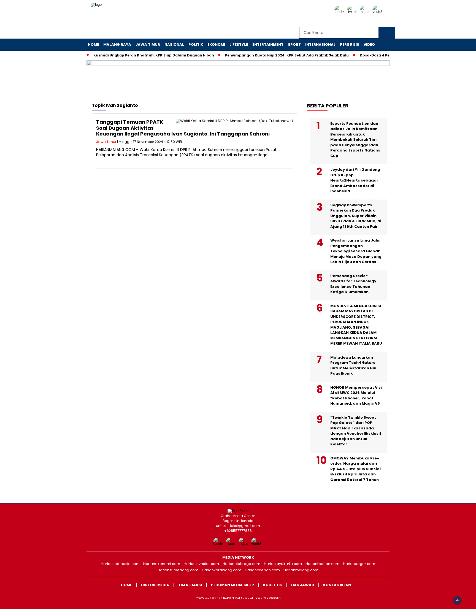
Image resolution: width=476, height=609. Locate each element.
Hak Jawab (302, 585)
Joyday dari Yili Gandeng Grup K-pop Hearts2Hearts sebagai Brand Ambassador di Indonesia (355, 180)
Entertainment (267, 44)
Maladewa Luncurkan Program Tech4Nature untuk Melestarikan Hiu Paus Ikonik (353, 365)
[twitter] (353, 12)
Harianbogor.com (359, 563)
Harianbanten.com (322, 563)
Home (93, 44)
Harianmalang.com (300, 570)
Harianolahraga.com (241, 563)
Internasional (320, 44)
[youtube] (378, 12)
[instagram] (365, 12)
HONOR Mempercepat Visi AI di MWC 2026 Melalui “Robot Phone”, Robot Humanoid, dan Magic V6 (356, 395)
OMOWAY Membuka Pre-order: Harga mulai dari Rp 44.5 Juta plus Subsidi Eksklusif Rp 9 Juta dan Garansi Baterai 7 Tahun (355, 469)
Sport (294, 44)
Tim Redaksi (190, 585)
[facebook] (340, 12)
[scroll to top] (457, 600)
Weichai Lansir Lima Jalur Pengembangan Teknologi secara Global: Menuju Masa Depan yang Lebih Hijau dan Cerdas (356, 251)
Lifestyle (238, 44)
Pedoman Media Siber (232, 585)
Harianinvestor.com (201, 563)
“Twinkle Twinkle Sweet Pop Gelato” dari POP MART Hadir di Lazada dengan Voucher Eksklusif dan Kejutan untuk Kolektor (355, 431)
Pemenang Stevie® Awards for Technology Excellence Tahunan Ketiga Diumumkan (353, 284)
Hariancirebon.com (262, 570)
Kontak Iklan (337, 585)
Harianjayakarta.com (283, 563)
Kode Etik (272, 585)
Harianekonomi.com (161, 563)
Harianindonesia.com (120, 563)
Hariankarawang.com (221, 570)
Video (369, 44)
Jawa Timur (148, 44)
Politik (195, 44)
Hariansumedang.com (178, 570)
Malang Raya (117, 44)
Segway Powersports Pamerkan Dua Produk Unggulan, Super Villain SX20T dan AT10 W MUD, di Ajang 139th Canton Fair (355, 215)
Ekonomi (216, 44)
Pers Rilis (349, 44)
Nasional (174, 44)
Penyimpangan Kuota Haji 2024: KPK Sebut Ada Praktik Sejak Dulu (287, 55)
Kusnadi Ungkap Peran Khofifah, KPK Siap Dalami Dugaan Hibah (153, 55)
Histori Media (155, 585)
